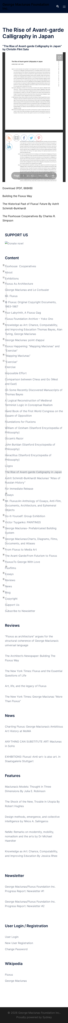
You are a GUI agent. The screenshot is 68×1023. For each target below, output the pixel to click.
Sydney (47, 1017)
